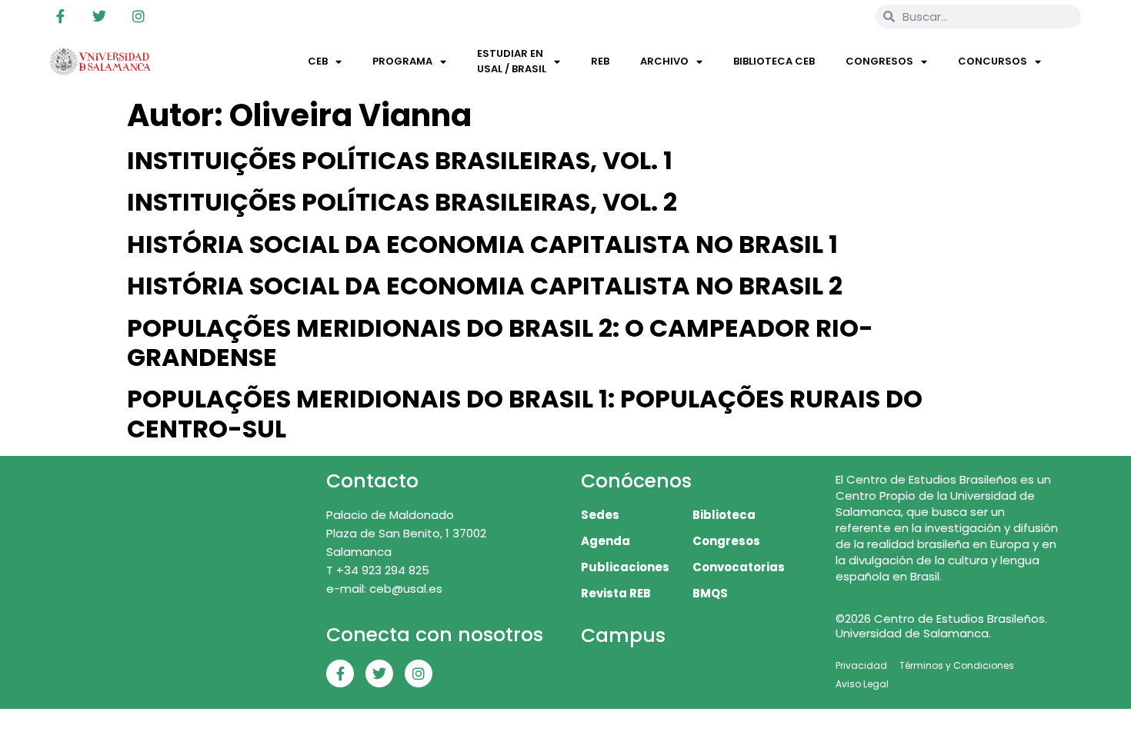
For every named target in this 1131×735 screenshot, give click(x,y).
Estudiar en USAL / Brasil (511, 61)
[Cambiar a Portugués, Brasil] (812, 16)
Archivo (664, 61)
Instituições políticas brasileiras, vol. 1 (399, 160)
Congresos (879, 61)
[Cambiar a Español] (841, 16)
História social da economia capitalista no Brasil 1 (482, 244)
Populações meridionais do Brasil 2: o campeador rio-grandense (500, 342)
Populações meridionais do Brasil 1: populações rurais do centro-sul (524, 413)
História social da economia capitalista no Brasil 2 (484, 285)
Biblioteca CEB (774, 61)
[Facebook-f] (60, 16)
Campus (623, 635)
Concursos (992, 61)
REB (600, 61)
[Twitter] (99, 16)
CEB (318, 61)
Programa (402, 61)
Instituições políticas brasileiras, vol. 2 (402, 202)
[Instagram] (138, 16)
